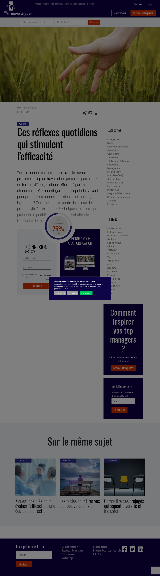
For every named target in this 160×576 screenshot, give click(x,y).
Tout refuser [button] (72, 293)
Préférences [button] (60, 293)
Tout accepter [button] (86, 293)
